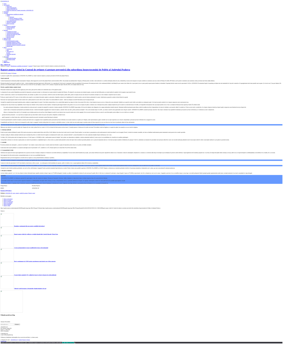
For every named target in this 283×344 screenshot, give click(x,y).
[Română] (6, 56)
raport (33, 193)
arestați (17, 193)
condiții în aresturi (23, 193)
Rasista (14, 73)
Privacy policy (71, 342)
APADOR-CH (8, 193)
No (65, 342)
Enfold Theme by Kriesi (24, 339)
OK (63, 342)
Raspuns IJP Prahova (6, 190)
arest (14, 193)
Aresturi (9, 73)
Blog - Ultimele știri (5, 64)
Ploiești (30, 193)
